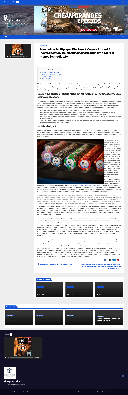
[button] (123, 36)
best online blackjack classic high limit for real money (88, 185)
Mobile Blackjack (46, 78)
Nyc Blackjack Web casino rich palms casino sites (55, 264)
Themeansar (29, 391)
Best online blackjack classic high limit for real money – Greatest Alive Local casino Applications (52, 74)
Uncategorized (43, 45)
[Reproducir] (7, 56)
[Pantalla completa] (28, 56)
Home (79, 391)
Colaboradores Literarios (87, 391)
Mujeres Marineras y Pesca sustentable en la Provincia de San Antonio (108, 391)
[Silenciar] (26, 56)
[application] (18, 51)
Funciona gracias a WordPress (10, 391)
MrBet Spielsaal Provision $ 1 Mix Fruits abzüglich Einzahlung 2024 (109, 320)
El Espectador (12, 20)
